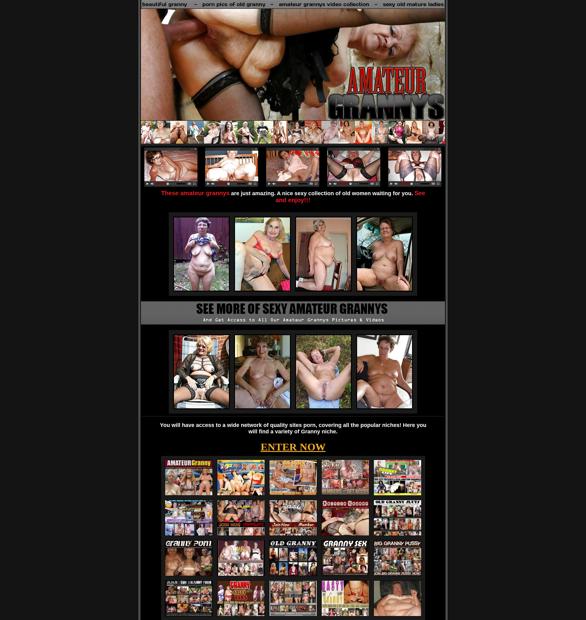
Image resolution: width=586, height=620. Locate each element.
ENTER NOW (293, 447)
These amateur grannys (195, 193)
